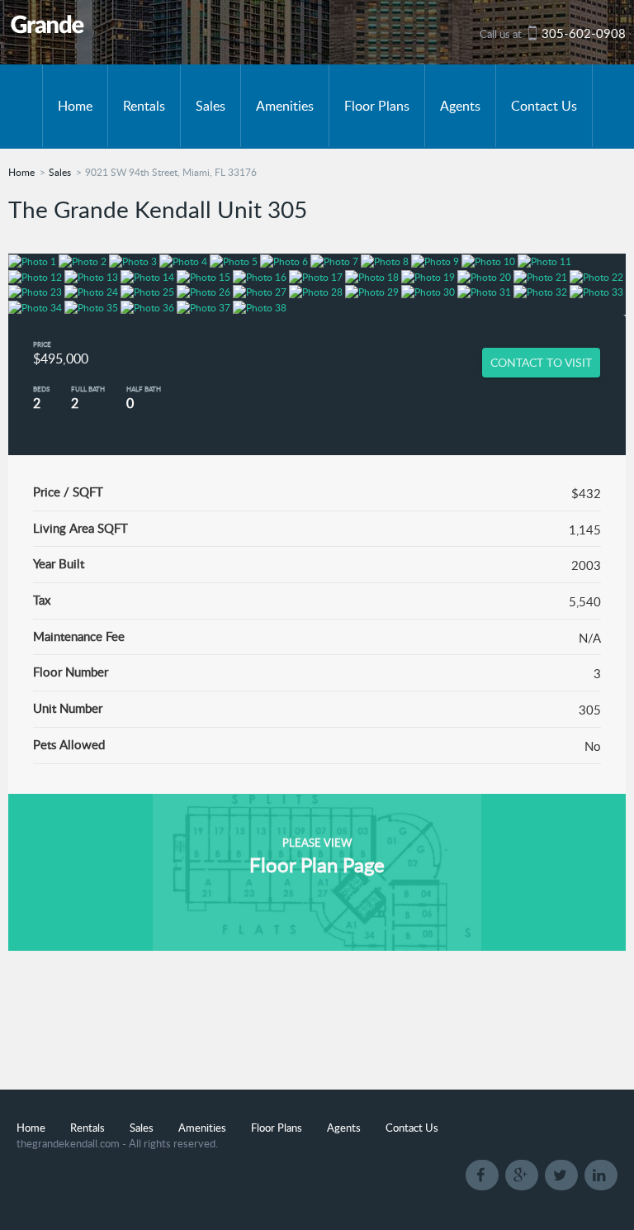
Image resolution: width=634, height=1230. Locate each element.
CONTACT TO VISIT (541, 362)
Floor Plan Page (317, 864)
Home (75, 106)
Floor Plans (376, 106)
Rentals (144, 106)
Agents (460, 106)
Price (42, 344)
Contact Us (544, 106)
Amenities (285, 106)
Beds (41, 388)
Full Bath (88, 388)
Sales (210, 106)
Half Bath (143, 388)
